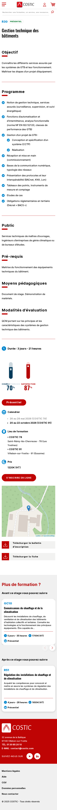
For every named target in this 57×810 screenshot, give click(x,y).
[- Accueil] (26, 4)
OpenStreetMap (49, 535)
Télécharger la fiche (25, 556)
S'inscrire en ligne (19, 478)
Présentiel (14, 402)
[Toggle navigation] (4, 4)
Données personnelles (14, 788)
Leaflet (38, 535)
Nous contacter (10, 794)
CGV (4, 782)
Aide (4, 776)
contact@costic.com (22, 748)
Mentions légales (11, 771)
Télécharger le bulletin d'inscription (27, 545)
